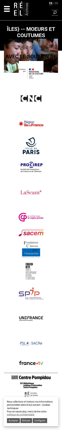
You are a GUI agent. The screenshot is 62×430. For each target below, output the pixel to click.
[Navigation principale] (7, 9)
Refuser (26, 420)
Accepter (13, 420)
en (56, 3)
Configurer (39, 420)
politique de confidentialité (20, 414)
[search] (55, 13)
